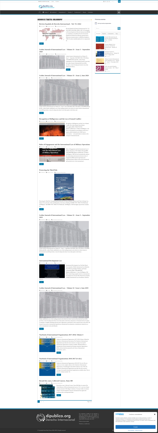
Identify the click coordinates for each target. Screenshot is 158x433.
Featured (52, 26)
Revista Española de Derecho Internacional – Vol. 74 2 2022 (60, 24)
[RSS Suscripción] (91, 19)
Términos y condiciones (84, 423)
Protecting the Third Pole (48, 170)
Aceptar (135, 427)
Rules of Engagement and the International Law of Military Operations (64, 144)
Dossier (84, 12)
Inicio (53, 1)
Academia (54, 12)
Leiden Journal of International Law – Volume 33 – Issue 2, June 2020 (64, 75)
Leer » (41, 43)
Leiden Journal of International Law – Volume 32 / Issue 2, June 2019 (63, 288)
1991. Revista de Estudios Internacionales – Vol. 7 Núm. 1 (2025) (112, 68)
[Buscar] (119, 1)
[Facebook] (104, 2)
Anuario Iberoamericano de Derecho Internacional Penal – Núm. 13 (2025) (111, 38)
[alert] (107, 23)
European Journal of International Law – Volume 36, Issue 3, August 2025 (112, 53)
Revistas (48, 26)
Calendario (90, 12)
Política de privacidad (138, 430)
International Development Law (50, 261)
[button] (155, 414)
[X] (105, 2)
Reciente (98, 33)
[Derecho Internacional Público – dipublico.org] (46, 6)
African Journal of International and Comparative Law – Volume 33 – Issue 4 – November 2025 (112, 60)
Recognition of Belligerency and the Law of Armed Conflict (60, 119)
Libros (52, 121)
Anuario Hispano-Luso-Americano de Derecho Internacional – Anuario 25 (111, 46)
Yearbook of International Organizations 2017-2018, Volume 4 (61, 335)
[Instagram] (107, 2)
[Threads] (109, 2)
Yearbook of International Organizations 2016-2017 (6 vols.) (60, 358)
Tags (117, 33)
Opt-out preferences (131, 430)
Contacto (57, 1)
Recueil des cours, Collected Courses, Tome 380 (56, 381)
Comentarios (111, 33)
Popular (104, 33)
